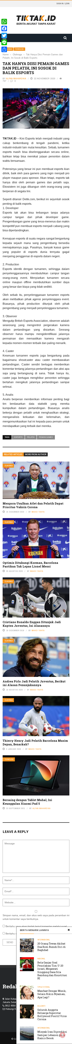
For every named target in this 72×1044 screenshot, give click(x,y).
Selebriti (41, 1006)
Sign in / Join (62, 3)
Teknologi (19, 49)
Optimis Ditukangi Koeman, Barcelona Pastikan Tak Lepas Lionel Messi (30, 564)
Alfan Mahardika (16, 78)
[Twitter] (4, 35)
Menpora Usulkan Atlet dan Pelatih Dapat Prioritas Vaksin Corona (33, 505)
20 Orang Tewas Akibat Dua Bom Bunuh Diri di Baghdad (51, 946)
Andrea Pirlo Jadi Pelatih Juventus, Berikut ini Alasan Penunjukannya (34, 683)
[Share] (4, 49)
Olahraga (9, 466)
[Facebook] (4, 28)
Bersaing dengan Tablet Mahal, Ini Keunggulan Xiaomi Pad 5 (27, 801)
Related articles (13, 454)
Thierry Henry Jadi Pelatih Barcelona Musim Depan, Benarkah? (35, 742)
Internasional (43, 940)
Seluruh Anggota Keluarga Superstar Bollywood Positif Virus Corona (52, 1014)
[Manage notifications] (62, 1035)
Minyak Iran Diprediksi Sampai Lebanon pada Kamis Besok (52, 1035)
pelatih (30, 437)
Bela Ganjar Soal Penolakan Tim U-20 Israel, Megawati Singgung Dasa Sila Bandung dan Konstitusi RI (52, 970)
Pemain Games (46, 437)
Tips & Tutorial (43, 987)
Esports (18, 437)
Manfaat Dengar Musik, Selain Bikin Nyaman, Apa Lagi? (51, 994)
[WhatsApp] (4, 21)
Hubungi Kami (13, 1009)
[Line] (4, 42)
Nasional (41, 959)
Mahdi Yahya (38, 512)
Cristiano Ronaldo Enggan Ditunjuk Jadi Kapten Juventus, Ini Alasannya (32, 623)
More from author (35, 454)
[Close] (68, 930)
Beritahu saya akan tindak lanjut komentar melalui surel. (36, 926)
